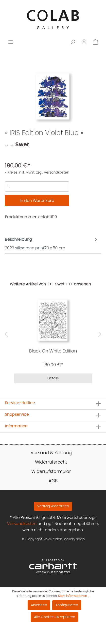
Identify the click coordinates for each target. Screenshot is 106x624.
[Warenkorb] (95, 42)
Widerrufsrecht (51, 462)
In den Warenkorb (37, 201)
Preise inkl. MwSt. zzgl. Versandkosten (37, 172)
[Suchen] (72, 42)
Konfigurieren (66, 605)
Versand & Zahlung (51, 453)
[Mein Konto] (84, 42)
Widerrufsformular (51, 471)
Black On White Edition (53, 351)
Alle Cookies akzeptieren (54, 617)
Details (53, 378)
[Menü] (10, 42)
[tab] (52, 243)
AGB (53, 481)
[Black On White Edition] (53, 320)
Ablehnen (39, 605)
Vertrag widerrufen (53, 506)
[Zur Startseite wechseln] (53, 19)
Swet (21, 145)
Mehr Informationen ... (73, 595)
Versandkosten (21, 524)
